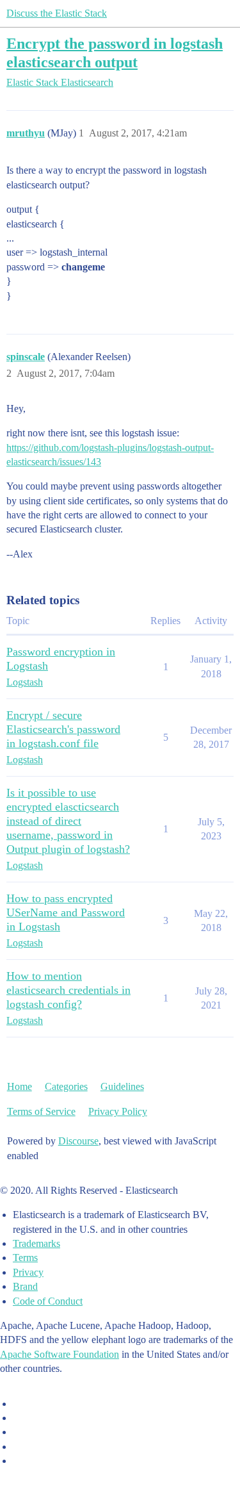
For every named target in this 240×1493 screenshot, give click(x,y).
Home (19, 1086)
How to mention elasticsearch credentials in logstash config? (68, 989)
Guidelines (122, 1086)
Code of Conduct (48, 1301)
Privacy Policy (117, 1111)
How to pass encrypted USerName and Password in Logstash (65, 912)
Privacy (28, 1272)
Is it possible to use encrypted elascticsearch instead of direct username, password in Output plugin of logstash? (68, 820)
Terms (25, 1257)
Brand (25, 1286)
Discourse (78, 1140)
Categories (66, 1086)
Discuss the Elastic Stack (56, 13)
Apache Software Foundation (59, 1354)
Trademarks (36, 1243)
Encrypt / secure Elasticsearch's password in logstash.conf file (63, 729)
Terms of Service (41, 1111)
